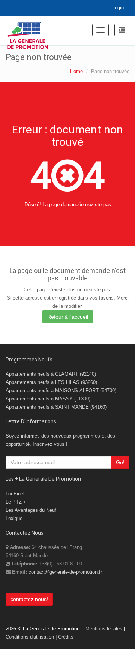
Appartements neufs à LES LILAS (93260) (51, 382)
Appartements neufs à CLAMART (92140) (51, 374)
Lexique (14, 518)
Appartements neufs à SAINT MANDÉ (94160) (56, 407)
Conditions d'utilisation (30, 637)
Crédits (66, 637)
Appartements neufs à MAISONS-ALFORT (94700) (61, 390)
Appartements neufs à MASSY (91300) (48, 399)
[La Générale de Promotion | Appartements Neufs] (27, 30)
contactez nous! (29, 599)
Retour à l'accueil (67, 317)
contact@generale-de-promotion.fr (65, 572)
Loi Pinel (15, 493)
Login (118, 7)
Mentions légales (104, 628)
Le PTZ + (16, 502)
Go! (120, 462)
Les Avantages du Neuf (31, 510)
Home (76, 71)
